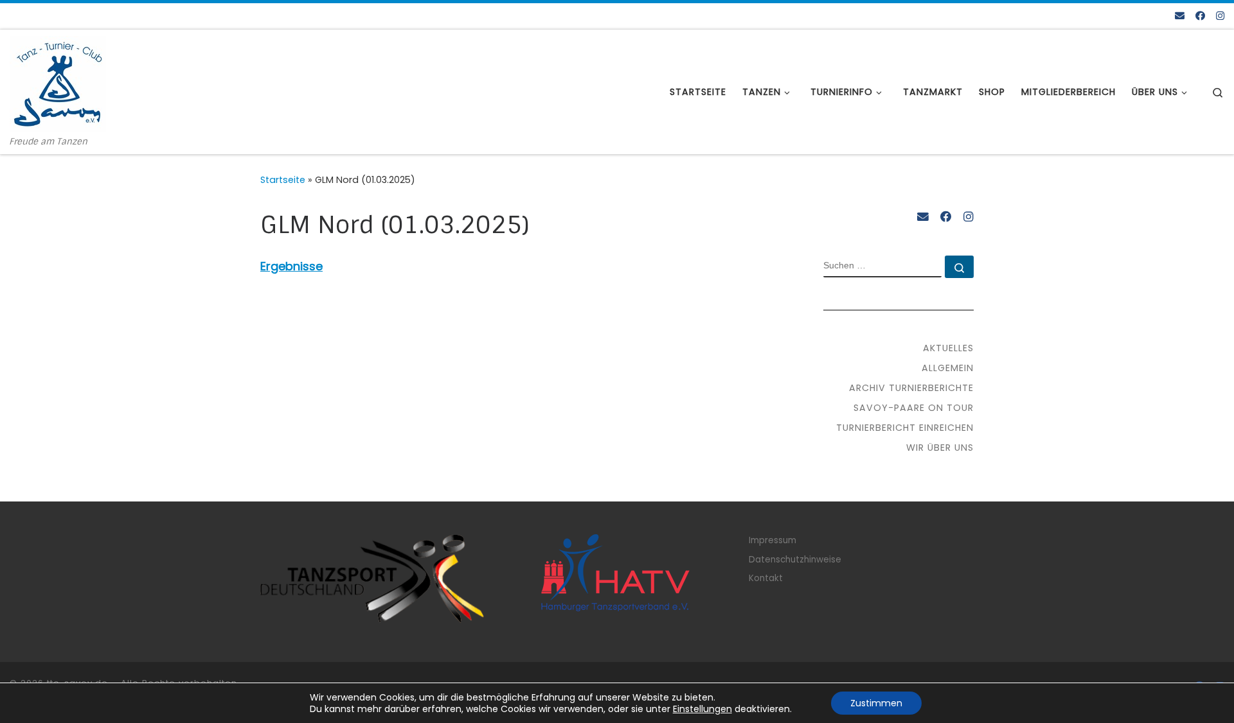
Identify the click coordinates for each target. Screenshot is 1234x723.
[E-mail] (1180, 15)
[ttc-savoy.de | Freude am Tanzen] (58, 83)
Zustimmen (876, 703)
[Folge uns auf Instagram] (1220, 15)
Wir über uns (940, 447)
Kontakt (766, 578)
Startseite (282, 179)
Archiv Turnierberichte (911, 387)
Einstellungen (702, 709)
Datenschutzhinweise (795, 559)
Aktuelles (948, 348)
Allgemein (948, 368)
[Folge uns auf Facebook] (1200, 15)
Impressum (772, 540)
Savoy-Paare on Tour (914, 407)
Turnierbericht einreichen (905, 427)
